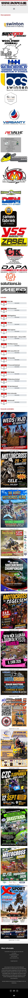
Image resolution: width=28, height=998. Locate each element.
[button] (14, 9)
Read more (17, 303)
